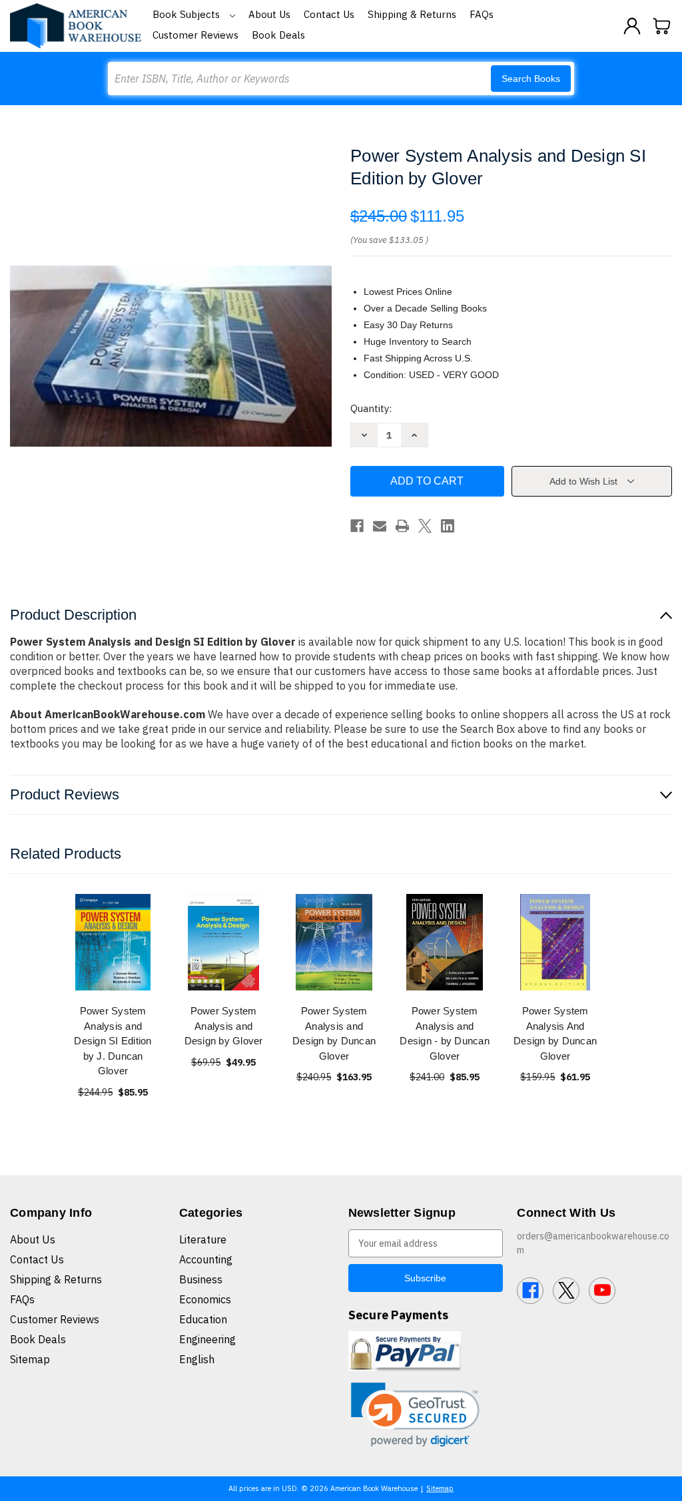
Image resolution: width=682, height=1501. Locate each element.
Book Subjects (187, 14)
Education (203, 1319)
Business (200, 1279)
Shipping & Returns (412, 14)
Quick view (113, 942)
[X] (425, 526)
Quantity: (371, 408)
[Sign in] (632, 26)
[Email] (379, 526)
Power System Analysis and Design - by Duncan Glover (445, 1033)
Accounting (205, 1259)
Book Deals (278, 35)
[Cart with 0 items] (662, 26)
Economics (205, 1299)
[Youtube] (602, 1290)
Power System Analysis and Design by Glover (223, 1025)
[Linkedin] (447, 526)
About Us (269, 14)
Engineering (207, 1339)
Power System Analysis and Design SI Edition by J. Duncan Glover (112, 1040)
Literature (202, 1239)
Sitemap (30, 1359)
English (196, 1359)
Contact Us (329, 14)
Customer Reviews (195, 35)
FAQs (482, 14)
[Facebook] (357, 526)
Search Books (531, 78)
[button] (415, 1414)
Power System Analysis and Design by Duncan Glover (334, 1033)
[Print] (402, 526)
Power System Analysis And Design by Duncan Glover (555, 1033)
